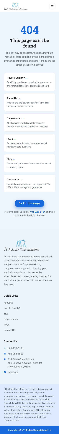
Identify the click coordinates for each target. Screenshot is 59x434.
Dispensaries (11, 319)
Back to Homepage (29, 203)
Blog (6, 313)
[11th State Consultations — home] (16, 6)
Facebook (13, 372)
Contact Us (9, 330)
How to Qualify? (12, 308)
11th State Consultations (35, 430)
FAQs (6, 324)
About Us (8, 302)
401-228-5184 (37, 211)
